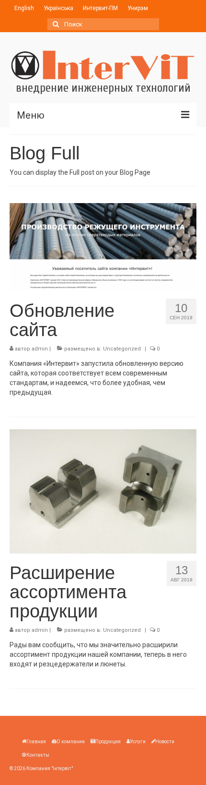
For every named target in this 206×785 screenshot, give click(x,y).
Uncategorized (122, 349)
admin (40, 349)
